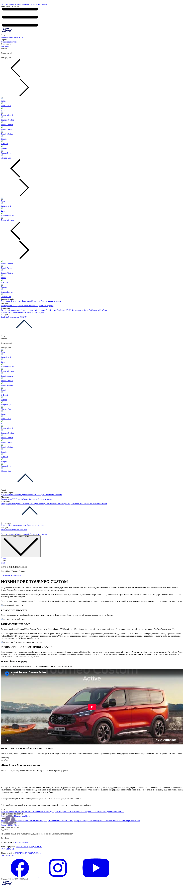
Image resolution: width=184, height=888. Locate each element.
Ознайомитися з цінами (11, 575)
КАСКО (23, 317)
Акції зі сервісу (39, 310)
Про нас (4, 312)
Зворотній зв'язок (8, 4)
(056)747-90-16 (34, 853)
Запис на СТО (118, 811)
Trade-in (4, 317)
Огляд (3, 558)
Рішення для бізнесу (22, 816)
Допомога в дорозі (45, 306)
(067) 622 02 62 (7, 849)
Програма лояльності (17, 312)
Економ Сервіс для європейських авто (17, 820)
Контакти (5, 46)
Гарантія (19, 306)
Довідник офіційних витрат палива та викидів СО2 (72, 811)
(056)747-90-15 (21, 853)
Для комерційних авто (31, 301)
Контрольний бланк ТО (82, 310)
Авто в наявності (8, 811)
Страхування (14, 317)
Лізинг (17, 825)
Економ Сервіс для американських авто (51, 820)
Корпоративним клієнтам (12, 37)
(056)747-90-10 (22, 846)
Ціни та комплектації (25, 811)
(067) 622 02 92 (7, 855)
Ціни (3, 563)
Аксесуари (27, 310)
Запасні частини (30, 306)
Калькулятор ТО (8, 306)
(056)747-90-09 (21, 842)
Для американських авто (51, 301)
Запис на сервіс (23, 4)
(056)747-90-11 (35, 846)
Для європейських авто (11, 301)
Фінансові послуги (9, 42)
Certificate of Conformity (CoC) (59, 310)
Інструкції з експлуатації (12, 310)
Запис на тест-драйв (38, 4)
